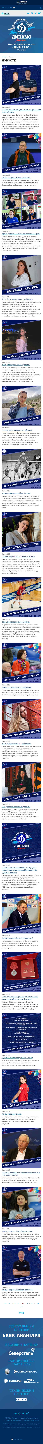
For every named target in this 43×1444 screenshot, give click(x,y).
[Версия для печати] (11, 7)
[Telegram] (35, 13)
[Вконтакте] (28, 13)
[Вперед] (21, 1307)
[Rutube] (39, 13)
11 (27, 1303)
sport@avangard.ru (33, 1420)
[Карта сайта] (5, 7)
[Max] (32, 13)
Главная (4, 57)
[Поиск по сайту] (8, 7)
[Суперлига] (21, 2)
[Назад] (5, 1303)
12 (31, 1303)
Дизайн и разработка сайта (13, 1427)
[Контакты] (3, 7)
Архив (21, 1313)
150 (38, 1303)
